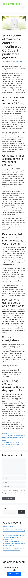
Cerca (4, 508)
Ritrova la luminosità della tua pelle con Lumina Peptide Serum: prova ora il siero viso (13, 537)
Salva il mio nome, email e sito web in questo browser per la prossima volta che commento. (14, 492)
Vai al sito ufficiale (14, 574)
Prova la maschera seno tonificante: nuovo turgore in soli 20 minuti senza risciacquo (12, 445)
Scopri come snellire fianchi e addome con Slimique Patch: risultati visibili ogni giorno (14, 543)
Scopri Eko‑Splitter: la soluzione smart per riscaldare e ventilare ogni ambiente (14, 531)
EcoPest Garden (8, 526)
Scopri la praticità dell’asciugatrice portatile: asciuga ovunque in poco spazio (13, 438)
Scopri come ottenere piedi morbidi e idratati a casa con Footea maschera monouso (13, 550)
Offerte (6, 433)
